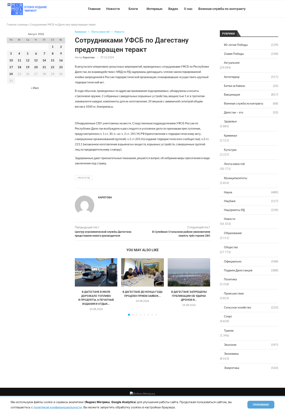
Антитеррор (251, 76)
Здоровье (230, 121)
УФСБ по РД (83, 177)
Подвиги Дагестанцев (251, 270)
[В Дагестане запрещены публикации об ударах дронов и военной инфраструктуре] (189, 272)
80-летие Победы (251, 44)
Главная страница (17, 24)
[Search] (276, 8)
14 (44, 60)
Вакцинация (251, 94)
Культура (230, 149)
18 (19, 67)
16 (61, 60)
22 (52, 67)
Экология (251, 344)
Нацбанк (251, 201)
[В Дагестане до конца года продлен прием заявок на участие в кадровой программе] (142, 272)
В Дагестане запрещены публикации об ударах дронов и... (189, 295)
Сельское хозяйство (251, 307)
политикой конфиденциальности (58, 407)
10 (11, 60)
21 (44, 67)
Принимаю (261, 404)
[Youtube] (258, 8)
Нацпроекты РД (251, 210)
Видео (173, 9)
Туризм (228, 330)
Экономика (231, 353)
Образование (233, 233)
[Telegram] (266, 8)
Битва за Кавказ (251, 85)
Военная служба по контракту (221, 9)
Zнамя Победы (251, 53)
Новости (113, 9)
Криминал (230, 135)
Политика (230, 279)
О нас (188, 9)
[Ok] (270, 8)
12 (27, 60)
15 (52, 60)
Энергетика (251, 367)
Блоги (133, 9)
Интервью (154, 9)
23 (61, 67)
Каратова (89, 57)
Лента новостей (234, 164)
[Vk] (262, 8)
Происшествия (234, 293)
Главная (94, 9)
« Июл (35, 88)
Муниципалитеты (235, 178)
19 (27, 67)
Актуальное (232, 62)
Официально (251, 261)
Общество (231, 247)
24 (11, 74)
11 (19, 60)
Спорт (228, 316)
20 (36, 67)
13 (36, 60)
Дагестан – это (251, 112)
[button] (80, 286)
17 (11, 67)
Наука (251, 192)
